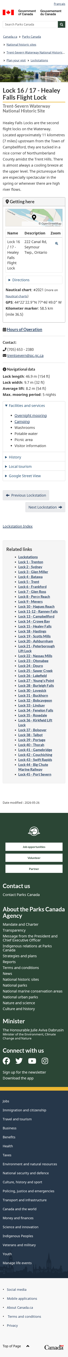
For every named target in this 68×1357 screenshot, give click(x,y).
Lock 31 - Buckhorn (33, 695)
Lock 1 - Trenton (30, 562)
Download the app (18, 1078)
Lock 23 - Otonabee (33, 661)
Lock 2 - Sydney (30, 567)
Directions (21, 279)
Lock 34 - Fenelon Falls (35, 710)
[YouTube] (32, 1062)
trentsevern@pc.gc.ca (25, 355)
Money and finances (18, 1218)
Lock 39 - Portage (31, 740)
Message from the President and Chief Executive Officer (30, 938)
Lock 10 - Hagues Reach (36, 606)
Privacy (12, 1325)
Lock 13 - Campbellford (36, 616)
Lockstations (39, 60)
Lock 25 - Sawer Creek (35, 671)
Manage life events (17, 1263)
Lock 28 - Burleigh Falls (36, 685)
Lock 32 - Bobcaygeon (35, 700)
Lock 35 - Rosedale (32, 715)
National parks (15, 985)
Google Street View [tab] (25, 475)
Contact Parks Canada (21, 894)
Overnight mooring (31, 415)
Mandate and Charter (20, 924)
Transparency (14, 930)
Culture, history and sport (22, 1182)
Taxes (7, 1155)
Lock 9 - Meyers (30, 601)
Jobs (6, 1101)
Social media (16, 1289)
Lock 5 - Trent (28, 582)
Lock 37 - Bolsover (32, 730)
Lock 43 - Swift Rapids (35, 759)
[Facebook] (6, 1062)
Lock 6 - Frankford (32, 586)
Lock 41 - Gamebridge (35, 750)
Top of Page (12, 1346)
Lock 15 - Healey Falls (34, 626)
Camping (22, 421)
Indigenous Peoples (18, 1236)
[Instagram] (45, 1062)
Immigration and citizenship (24, 1110)
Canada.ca (10, 37)
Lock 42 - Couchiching (35, 755)
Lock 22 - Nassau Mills (35, 656)
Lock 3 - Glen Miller (33, 572)
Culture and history (19, 1008)
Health (8, 1146)
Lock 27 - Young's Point (36, 680)
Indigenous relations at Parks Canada (27, 947)
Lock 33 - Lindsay (31, 705)
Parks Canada (31, 37)
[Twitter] (19, 1062)
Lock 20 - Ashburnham (35, 641)
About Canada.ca (20, 1307)
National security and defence (26, 1173)
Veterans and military (19, 1245)
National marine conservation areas (33, 991)
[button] (56, 243)
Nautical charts (16, 296)
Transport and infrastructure (25, 1200)
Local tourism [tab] (20, 466)
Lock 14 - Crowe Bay (34, 621)
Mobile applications (22, 1298)
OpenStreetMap (51, 223)
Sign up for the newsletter (24, 1072)
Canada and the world (19, 1209)
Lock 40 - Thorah (31, 745)
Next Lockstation (42, 507)
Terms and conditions (21, 967)
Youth (7, 1254)
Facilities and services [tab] (27, 405)
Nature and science (19, 1002)
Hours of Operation (24, 329)
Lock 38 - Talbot (30, 735)
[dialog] (34, 217)
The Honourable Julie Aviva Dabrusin (33, 1034)
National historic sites (21, 45)
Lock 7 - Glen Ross (32, 591)
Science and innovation (20, 1227)
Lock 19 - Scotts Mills (34, 636)
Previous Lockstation (28, 495)
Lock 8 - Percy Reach (34, 596)
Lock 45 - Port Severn (34, 774)
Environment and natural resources (30, 1164)
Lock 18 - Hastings (32, 631)
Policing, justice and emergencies (28, 1191)
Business (10, 1128)
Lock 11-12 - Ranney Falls (38, 611)
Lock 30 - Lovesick (32, 690)
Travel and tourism (17, 1119)
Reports (9, 961)
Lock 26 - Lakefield (32, 675)
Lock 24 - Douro (30, 666)
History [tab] (15, 457)
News (7, 973)
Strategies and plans (20, 955)
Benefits (9, 1137)
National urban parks (20, 996)
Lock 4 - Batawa (30, 577)
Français (59, 4)
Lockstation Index (18, 526)
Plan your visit (16, 60)
